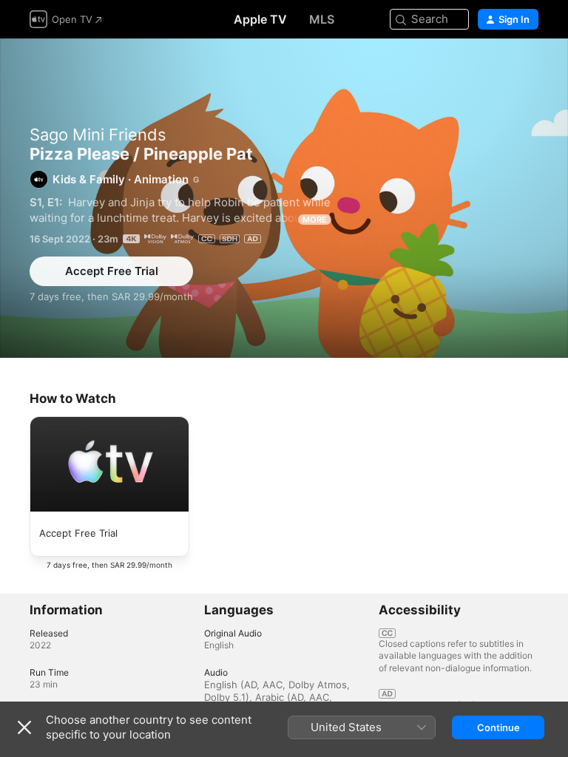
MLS (321, 19)
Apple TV (260, 19)
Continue (498, 727)
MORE (314, 219)
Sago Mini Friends (98, 134)
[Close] (24, 727)
